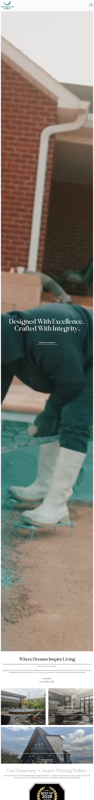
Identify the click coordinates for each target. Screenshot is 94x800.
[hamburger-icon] (91, 5)
